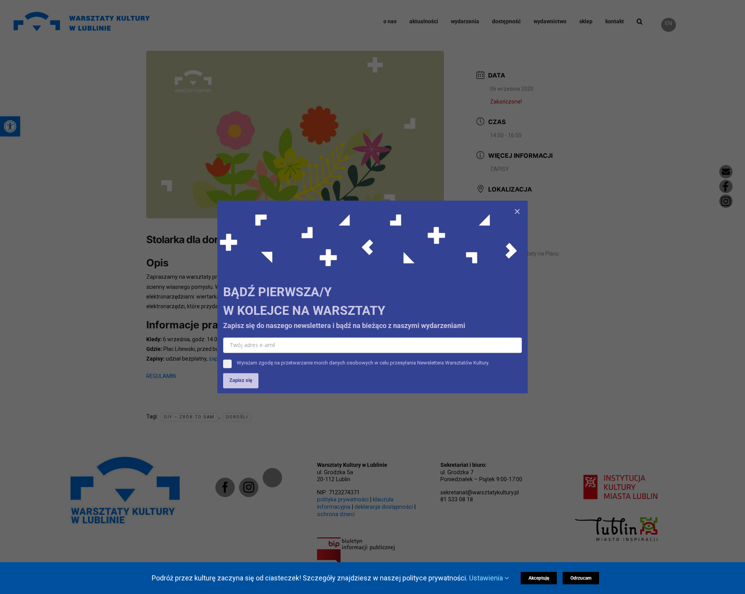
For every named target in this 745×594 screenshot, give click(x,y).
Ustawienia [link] (486, 578)
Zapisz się (240, 380)
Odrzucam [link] (580, 578)
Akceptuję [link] (538, 578)
